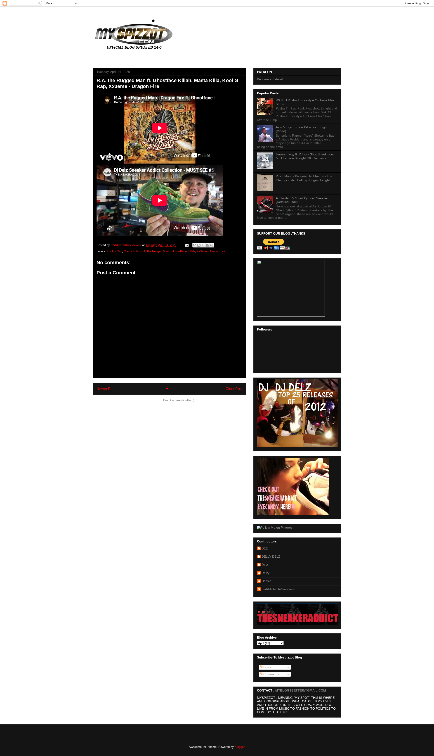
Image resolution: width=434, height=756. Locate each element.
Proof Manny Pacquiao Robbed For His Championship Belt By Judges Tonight (304, 178)
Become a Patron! (270, 79)
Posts (266, 667)
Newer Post (106, 389)
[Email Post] (186, 245)
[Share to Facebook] (207, 245)
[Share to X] (203, 245)
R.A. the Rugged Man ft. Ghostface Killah (167, 251)
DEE (265, 548)
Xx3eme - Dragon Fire (211, 251)
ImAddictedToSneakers (278, 589)
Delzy (265, 573)
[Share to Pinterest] (212, 245)
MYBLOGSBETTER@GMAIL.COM (300, 690)
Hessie (266, 581)
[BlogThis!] (199, 245)
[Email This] (194, 245)
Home (170, 389)
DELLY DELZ (271, 556)
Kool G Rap (114, 251)
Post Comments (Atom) (178, 400)
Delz (265, 564)
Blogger (239, 747)
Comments (270, 674)
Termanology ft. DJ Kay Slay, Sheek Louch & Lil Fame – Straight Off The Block (306, 156)
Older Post (234, 389)
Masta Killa (131, 251)
